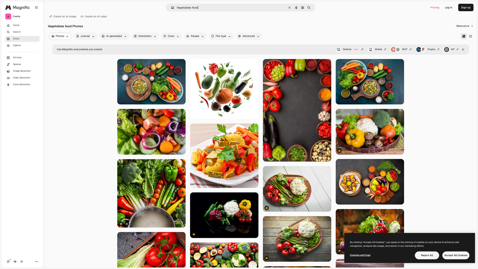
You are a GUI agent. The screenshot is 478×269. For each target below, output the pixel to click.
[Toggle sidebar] (37, 7)
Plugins (431, 49)
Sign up (466, 7)
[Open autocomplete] (171, 7)
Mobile (378, 49)
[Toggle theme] (22, 262)
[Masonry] (464, 36)
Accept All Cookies (455, 255)
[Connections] (8, 262)
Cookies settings (360, 255)
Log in (448, 7)
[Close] (463, 49)
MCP (404, 49)
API (452, 49)
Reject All (427, 255)
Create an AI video (96, 16)
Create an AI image (64, 16)
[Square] (471, 36)
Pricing (434, 7)
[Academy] (15, 262)
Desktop (350, 49)
